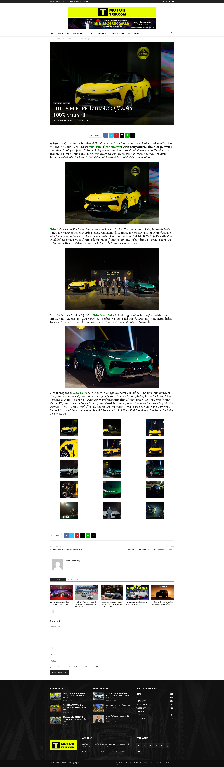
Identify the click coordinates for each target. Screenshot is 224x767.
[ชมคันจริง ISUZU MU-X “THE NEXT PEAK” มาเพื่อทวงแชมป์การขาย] (98, 696)
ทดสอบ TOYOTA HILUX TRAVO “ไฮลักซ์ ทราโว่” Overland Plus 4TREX (74, 695)
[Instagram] (163, 1)
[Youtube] (173, 1)
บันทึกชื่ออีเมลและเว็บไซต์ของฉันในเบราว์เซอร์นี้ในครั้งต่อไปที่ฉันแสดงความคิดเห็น (82, 667)
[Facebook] (160, 1)
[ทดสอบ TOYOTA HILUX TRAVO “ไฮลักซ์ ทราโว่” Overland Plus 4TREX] (55, 696)
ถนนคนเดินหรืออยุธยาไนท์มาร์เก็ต (118, 705)
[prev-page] (51, 611)
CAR (58, 39)
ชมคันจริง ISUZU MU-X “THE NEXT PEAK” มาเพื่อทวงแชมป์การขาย (118, 695)
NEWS (59, 103)
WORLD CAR (66, 103)
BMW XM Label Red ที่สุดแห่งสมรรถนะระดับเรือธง (68, 550)
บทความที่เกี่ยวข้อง (58, 580)
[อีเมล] (122, 135)
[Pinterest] (116, 135)
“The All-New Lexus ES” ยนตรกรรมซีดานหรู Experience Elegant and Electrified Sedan (112, 604)
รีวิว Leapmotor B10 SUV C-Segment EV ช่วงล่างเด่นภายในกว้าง (74, 719)
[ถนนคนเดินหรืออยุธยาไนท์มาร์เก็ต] (98, 708)
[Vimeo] (169, 1)
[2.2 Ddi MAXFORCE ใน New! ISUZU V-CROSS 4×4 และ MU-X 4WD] (55, 708)
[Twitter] (166, 1)
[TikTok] (156, 745)
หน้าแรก (52, 39)
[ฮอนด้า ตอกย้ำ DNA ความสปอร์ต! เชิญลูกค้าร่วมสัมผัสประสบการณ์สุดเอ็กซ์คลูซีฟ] (86, 592)
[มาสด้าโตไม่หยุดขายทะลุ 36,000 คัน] (98, 719)
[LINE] (127, 135)
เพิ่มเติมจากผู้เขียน (73, 580)
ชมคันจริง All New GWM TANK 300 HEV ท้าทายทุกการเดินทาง (151, 550)
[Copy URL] (132, 135)
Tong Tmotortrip (61, 120)
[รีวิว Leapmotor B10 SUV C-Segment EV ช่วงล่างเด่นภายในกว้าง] (55, 720)
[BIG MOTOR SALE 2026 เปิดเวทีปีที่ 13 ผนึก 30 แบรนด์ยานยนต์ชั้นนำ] (61, 592)
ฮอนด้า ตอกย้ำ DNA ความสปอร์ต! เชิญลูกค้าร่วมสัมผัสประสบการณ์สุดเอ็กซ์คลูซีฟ (86, 604)
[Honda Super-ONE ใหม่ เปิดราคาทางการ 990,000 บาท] (137, 592)
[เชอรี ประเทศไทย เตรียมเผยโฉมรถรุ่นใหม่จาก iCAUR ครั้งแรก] (162, 592)
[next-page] (54, 611)
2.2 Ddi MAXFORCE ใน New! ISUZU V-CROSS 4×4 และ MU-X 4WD (74, 707)
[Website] (167, 745)
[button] (171, 33)
